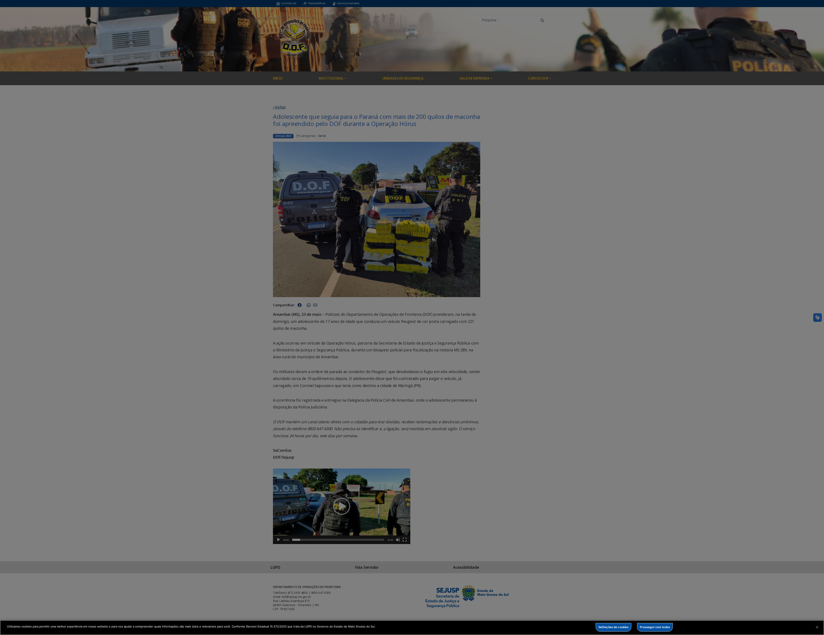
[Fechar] (817, 627)
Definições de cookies (613, 627)
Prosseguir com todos (655, 627)
